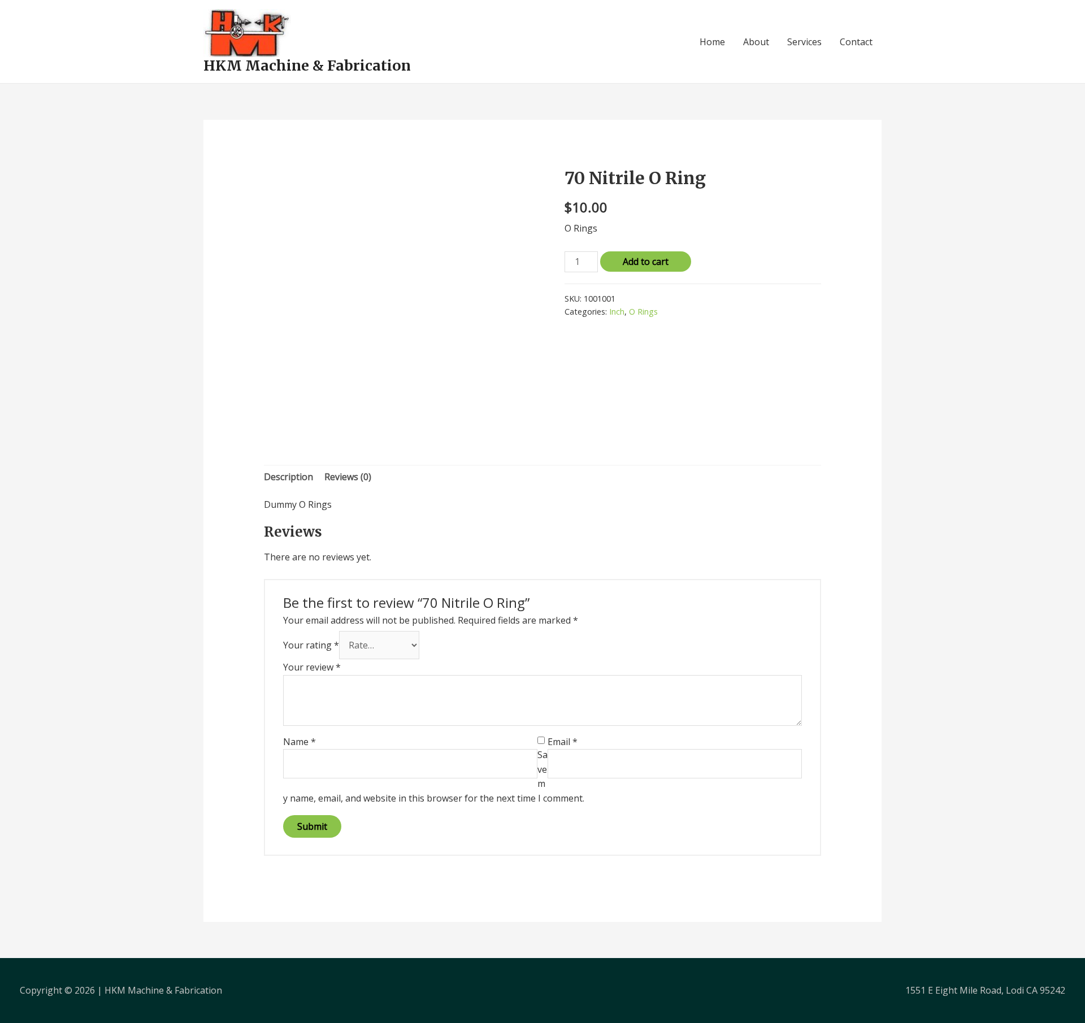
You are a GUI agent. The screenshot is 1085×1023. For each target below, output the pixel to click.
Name (299, 741)
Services (804, 42)
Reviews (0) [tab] (347, 477)
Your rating (311, 645)
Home (712, 42)
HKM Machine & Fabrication (307, 65)
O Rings (643, 311)
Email (563, 741)
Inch (616, 311)
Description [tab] (288, 477)
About (756, 42)
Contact (856, 42)
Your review (312, 667)
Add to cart (646, 261)
